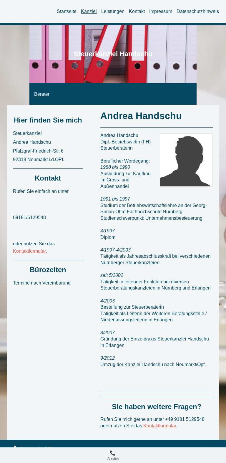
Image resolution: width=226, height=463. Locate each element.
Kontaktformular (159, 425)
